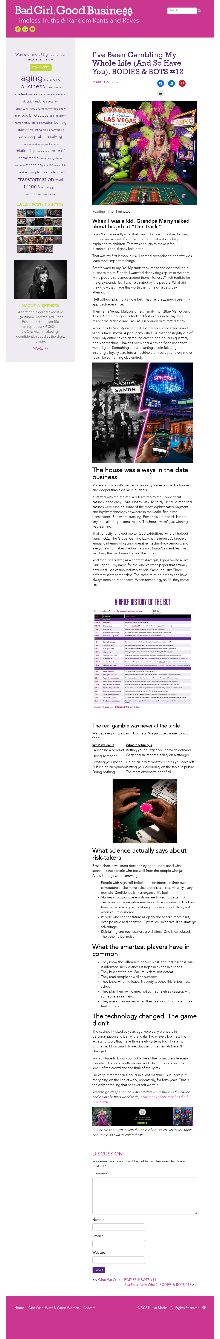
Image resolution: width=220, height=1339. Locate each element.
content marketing (29, 94)
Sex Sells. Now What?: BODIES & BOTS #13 (157, 1285)
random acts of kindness (45, 144)
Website (98, 1253)
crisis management (55, 94)
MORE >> (40, 349)
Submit (99, 1270)
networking (57, 130)
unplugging (49, 187)
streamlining (46, 158)
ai (44, 79)
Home (19, 1308)
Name (98, 1220)
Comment (100, 1173)
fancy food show (55, 108)
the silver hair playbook (32, 172)
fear (17, 116)
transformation (36, 179)
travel (59, 180)
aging (32, 78)
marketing (36, 130)
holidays (60, 115)
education (52, 101)
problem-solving (48, 137)
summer (20, 165)
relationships (26, 151)
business (32, 86)
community (53, 87)
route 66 (58, 151)
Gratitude (41, 115)
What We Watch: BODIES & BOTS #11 (127, 1280)
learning (60, 123)
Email (97, 1236)
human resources (25, 123)
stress (58, 158)
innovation (44, 123)
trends (32, 187)
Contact (89, 1308)
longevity (23, 130)
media (46, 130)
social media (28, 158)
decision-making (34, 101)
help (52, 116)
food (24, 115)
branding (53, 79)
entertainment (25, 108)
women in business (40, 194)
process (26, 144)
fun (31, 115)
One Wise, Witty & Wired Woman (53, 1308)
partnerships (26, 137)
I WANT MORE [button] (40, 67)
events (40, 108)
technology (34, 165)
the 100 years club (55, 165)
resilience (44, 151)
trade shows (56, 172)
